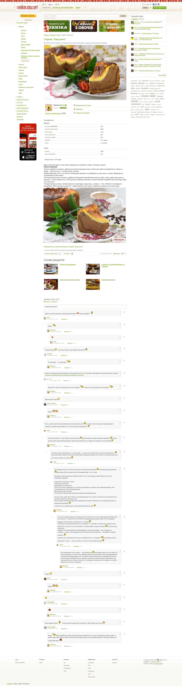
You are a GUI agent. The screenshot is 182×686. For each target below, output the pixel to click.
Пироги (23, 47)
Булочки (23, 30)
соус (138, 107)
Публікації (134, 19)
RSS (164, 75)
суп (142, 106)
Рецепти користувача (53, 113)
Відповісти (63, 319)
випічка (134, 83)
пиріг (153, 95)
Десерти (21, 70)
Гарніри (21, 90)
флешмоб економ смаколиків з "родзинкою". (71, 250)
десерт (141, 83)
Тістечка (23, 41)
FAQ (89, 665)
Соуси (21, 84)
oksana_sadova (51, 403)
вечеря (163, 80)
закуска (152, 83)
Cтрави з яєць (58, 42)
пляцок (133, 99)
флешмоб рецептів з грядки (147, 112)
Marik (135, 44)
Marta (48, 578)
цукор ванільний (50, 134)
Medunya (117, 253)
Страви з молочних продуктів (93, 42)
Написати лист (65, 105)
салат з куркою (144, 101)
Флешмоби (20, 119)
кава (137, 86)
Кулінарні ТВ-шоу (22, 111)
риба (157, 99)
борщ (139, 80)
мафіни (162, 91)
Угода (89, 668)
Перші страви (23, 76)
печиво (145, 96)
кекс (133, 88)
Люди (77, 7)
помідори (140, 99)
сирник (147, 104)
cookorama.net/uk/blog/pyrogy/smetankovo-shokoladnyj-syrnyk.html (64, 375)
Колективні (66, 665)
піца (145, 99)
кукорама (150, 91)
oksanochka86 (51, 627)
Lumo (135, 37)
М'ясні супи (137, 23)
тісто (158, 109)
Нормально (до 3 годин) (83, 105)
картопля (161, 86)
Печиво (23, 39)
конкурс (145, 88)
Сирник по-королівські (68, 264)
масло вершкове (50, 154)
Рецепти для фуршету (78, 42)
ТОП (65, 671)
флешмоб (134, 112)
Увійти (145, 7)
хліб (136, 114)
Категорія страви (22, 22)
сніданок (133, 107)
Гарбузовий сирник (108, 280)
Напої (20, 78)
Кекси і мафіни (25, 44)
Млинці (23, 33)
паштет (137, 96)
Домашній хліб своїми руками (30, 50)
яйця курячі (48, 132)
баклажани (134, 81)
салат (135, 101)
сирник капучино (54, 250)
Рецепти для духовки (82, 113)
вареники (151, 80)
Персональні (67, 668)
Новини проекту (22, 114)
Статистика (91, 671)
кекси (138, 88)
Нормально (79, 109)
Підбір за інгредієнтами (62, 7)
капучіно (47, 126)
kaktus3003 (137, 33)
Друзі (89, 674)
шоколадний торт (160, 114)
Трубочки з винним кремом (146, 70)
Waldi (135, 27)
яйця (148, 117)
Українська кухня (67, 42)
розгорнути (54, 301)
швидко (152, 114)
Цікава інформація (23, 108)
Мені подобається (52, 253)
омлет (157, 93)
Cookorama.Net (157, 663)
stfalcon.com (163, 660)
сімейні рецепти (139, 109)
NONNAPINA (50, 602)
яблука (133, 117)
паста (132, 96)
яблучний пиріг (141, 117)
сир (143, 104)
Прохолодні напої (147, 39)
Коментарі (141, 19)
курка (156, 91)
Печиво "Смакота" (147, 33)
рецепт (153, 98)
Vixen (48, 430)
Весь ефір (161, 75)
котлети (143, 91)
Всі (64, 662)
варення (157, 81)
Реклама (114, 662)
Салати (21, 73)
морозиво (141, 93)
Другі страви (23, 67)
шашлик (146, 114)
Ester (48, 317)
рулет (162, 99)
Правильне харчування (26, 87)
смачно (159, 104)
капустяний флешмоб (151, 86)
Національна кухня (23, 99)
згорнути (48, 301)
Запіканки (24, 53)
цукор (46, 143)
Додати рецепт (28, 16)
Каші (20, 93)
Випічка (21, 26)
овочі (146, 93)
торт (146, 109)
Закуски (21, 64)
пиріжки (160, 96)
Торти (23, 36)
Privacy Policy (91, 676)
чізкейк (141, 114)
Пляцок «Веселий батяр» (145, 44)
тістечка (153, 109)
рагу (149, 98)
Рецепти (46, 8)
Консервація (23, 81)
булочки (145, 81)
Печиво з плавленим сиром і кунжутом (149, 59)
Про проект (91, 662)
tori (50, 379)
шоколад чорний (50, 137)
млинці (134, 93)
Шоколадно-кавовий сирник (70, 280)
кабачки (133, 86)
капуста (142, 86)
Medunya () (59, 105)
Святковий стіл (21, 105)
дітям (147, 83)
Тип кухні (20, 102)
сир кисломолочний (51, 129)
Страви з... (20, 96)
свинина (151, 101)
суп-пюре (147, 107)
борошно (47, 140)
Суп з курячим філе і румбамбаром (150, 22)
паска (162, 93)
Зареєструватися (159, 7)
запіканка (160, 83)
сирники (153, 104)
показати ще (25, 61)
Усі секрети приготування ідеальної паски (150, 27)
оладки (152, 93)
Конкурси (20, 116)
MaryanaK (137, 22)
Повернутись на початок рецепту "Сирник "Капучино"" (63, 246)
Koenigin (49, 353)
